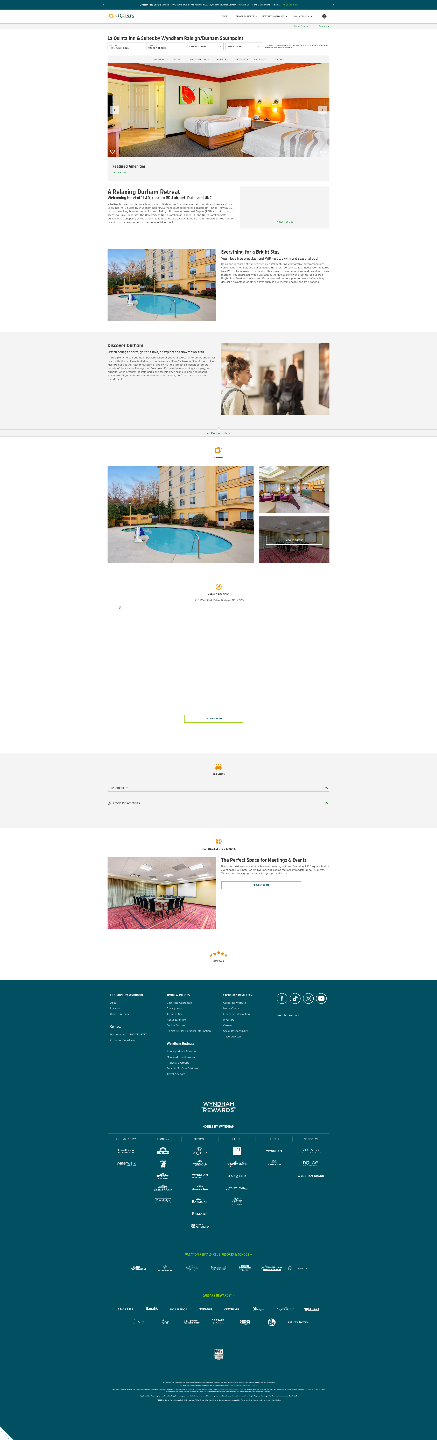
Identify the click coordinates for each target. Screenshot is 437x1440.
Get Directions (214, 718)
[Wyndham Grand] (311, 1176)
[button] (103, 5)
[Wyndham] (274, 1151)
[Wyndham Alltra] (237, 1201)
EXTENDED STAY (126, 1139)
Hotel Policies (285, 221)
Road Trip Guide (120, 1014)
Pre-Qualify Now (290, 5)
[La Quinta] (200, 1151)
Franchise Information (236, 1014)
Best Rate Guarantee (179, 1002)
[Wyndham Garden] (200, 1176)
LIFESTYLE (237, 1139)
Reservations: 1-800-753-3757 (128, 1034)
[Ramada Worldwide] (200, 1213)
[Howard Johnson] (163, 1188)
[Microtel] (163, 1176)
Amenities (222, 59)
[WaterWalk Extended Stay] (126, 1163)
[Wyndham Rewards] (218, 1107)
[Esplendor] (237, 1163)
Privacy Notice (175, 1008)
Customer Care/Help (122, 1040)
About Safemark (176, 1019)
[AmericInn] (200, 1188)
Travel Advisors (176, 1074)
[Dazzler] (237, 1176)
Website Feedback (288, 1015)
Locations (116, 1008)
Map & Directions (199, 59)
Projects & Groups (178, 1062)
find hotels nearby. (283, 48)
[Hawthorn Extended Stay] (126, 1151)
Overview (158, 59)
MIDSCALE (200, 1139)
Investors (228, 1019)
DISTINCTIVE (311, 1139)
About (113, 1002)
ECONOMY (163, 1139)
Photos (177, 59)
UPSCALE (274, 1139)
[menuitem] (226, 16)
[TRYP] (237, 1151)
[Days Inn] (163, 1151)
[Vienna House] (237, 1188)
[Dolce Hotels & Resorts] (311, 1163)
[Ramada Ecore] (200, 1226)
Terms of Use (175, 1014)
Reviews (279, 59)
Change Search (300, 26)
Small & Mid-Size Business (182, 1068)
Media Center (231, 1008)
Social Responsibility (235, 1031)
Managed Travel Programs (182, 1057)
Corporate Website (234, 1002)
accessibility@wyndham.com (232, 1389)
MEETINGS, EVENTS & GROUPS (251, 59)
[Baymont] (200, 1201)
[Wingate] (200, 1163)
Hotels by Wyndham (218, 1126)
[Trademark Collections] (274, 1163)
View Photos (294, 540)
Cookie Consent (176, 1025)
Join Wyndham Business (181, 1051)
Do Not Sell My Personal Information (189, 1031)
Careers (227, 1025)
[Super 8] (163, 1163)
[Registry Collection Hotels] (311, 1151)
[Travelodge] (163, 1201)
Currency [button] (323, 26)
